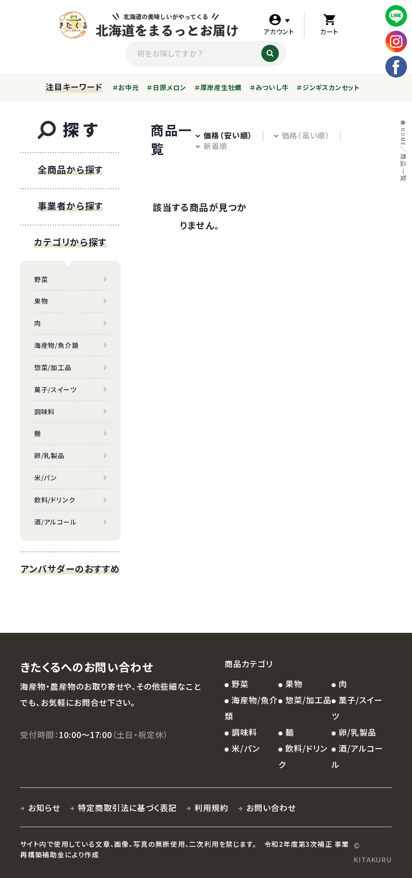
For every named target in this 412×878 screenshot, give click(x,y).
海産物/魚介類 (56, 345)
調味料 (44, 411)
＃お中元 (126, 87)
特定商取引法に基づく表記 (127, 807)
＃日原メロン (166, 87)
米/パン (45, 477)
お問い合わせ (271, 807)
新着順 (215, 145)
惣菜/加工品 (53, 367)
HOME (402, 137)
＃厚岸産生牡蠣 (218, 87)
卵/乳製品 (49, 455)
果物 (41, 301)
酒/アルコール (55, 522)
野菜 (41, 279)
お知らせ (44, 807)
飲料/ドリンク (54, 499)
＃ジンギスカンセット (328, 87)
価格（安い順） (227, 135)
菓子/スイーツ (55, 389)
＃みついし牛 (269, 87)
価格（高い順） (306, 135)
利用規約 (211, 807)
